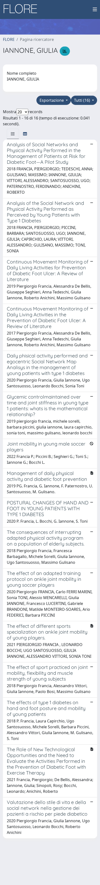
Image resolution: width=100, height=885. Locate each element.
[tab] (13, 134)
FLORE (9, 39)
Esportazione (52, 100)
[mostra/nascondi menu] (95, 9)
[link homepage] (22, 9)
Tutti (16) (82, 100)
